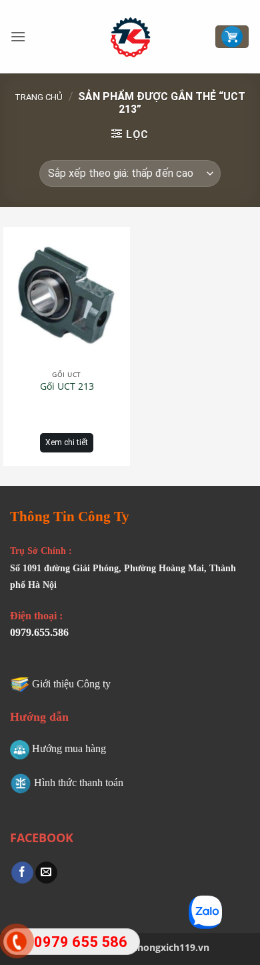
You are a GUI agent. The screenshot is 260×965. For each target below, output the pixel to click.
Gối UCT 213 (67, 386)
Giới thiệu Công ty (71, 683)
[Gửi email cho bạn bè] (46, 873)
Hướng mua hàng (69, 748)
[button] (18, 36)
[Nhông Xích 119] (130, 36)
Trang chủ (39, 97)
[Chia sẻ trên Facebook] (22, 873)
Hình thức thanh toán (78, 782)
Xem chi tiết (66, 442)
